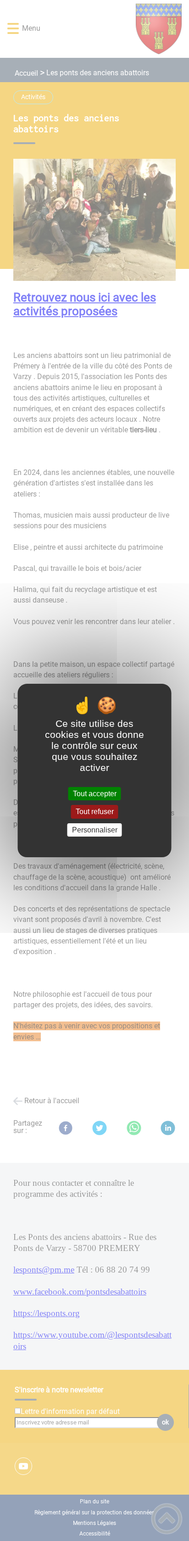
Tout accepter (95, 794)
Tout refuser (95, 812)
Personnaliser (94, 830)
